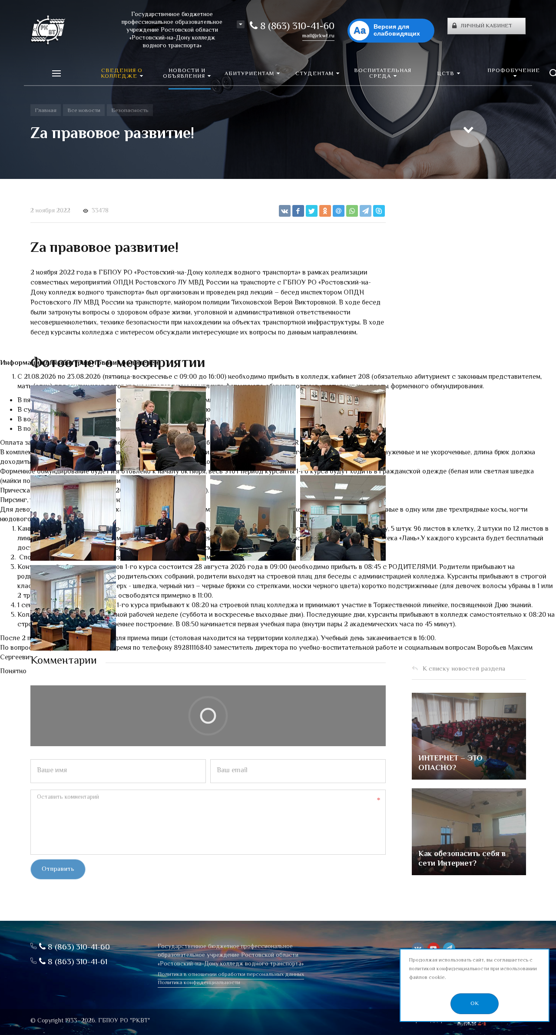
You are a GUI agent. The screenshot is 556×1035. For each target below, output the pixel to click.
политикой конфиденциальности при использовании (473, 969)
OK (474, 1003)
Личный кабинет (486, 26)
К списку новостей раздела (464, 669)
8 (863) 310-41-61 (76, 962)
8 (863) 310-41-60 (296, 27)
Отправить (58, 869)
